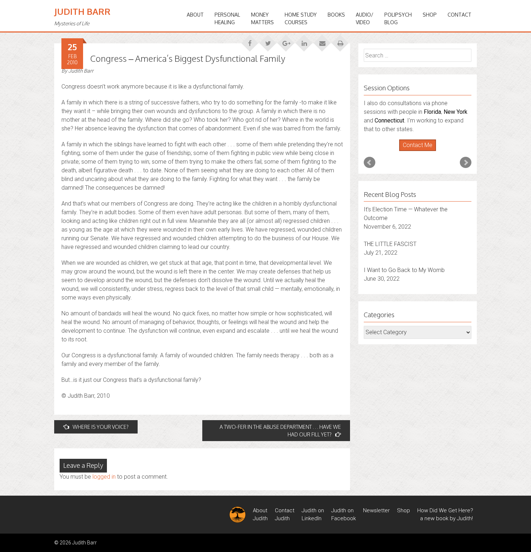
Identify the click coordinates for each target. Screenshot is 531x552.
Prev (369, 162)
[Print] (340, 40)
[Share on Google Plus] (286, 40)
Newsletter (376, 510)
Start (415, 151)
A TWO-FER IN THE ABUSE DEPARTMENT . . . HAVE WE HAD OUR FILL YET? (280, 430)
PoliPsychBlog (398, 18)
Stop (420, 151)
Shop (430, 15)
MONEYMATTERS (262, 18)
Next (465, 162)
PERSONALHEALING (227, 18)
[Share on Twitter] (268, 40)
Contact (459, 15)
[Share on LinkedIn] (304, 40)
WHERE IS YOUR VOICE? (101, 427)
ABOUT (195, 15)
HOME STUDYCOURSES (301, 18)
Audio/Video (365, 18)
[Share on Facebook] (250, 40)
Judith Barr (82, 11)
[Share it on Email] (322, 40)
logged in (104, 476)
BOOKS (336, 15)
